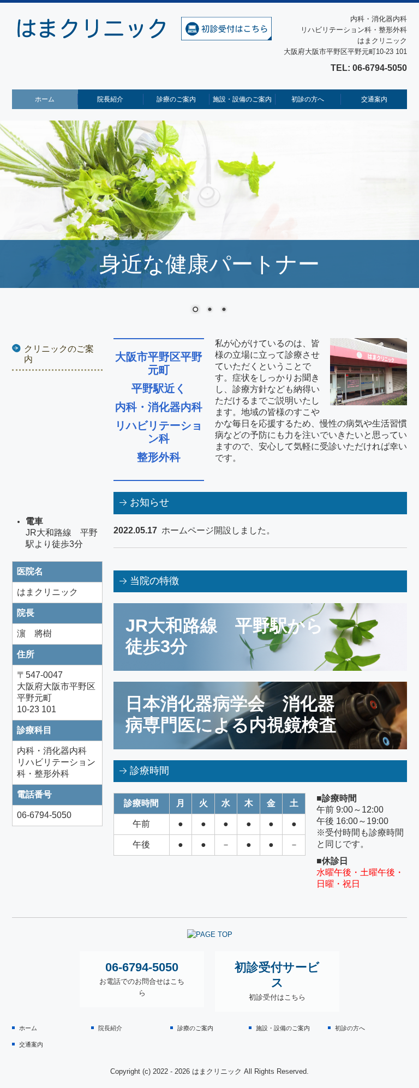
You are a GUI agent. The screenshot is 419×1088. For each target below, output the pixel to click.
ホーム (45, 99)
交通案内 (374, 99)
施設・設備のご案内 (242, 99)
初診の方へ (307, 99)
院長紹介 (110, 99)
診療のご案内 (176, 99)
